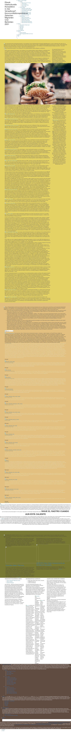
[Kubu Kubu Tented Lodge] (9, 389)
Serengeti (21, 28)
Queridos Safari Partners (15, 565)
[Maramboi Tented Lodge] (13, 449)
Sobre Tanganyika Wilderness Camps (26, 33)
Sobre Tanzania (55, 119)
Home (3, 730)
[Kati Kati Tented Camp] (9, 434)
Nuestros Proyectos (10, 582)
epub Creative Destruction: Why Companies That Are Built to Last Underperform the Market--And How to (32, 724)
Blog (18, 35)
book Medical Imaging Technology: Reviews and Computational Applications (49, 723)
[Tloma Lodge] (11, 479)
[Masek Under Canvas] (13, 497)
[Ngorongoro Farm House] (11, 489)
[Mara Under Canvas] (12, 412)
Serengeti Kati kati (11, 113)
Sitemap (3, 729)
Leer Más (18, 577)
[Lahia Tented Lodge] (9, 333)
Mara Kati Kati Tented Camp (27, 21)
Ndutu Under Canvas (25, 19)
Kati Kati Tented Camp (26, 20)
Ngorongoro (22, 27)
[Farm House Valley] (12, 472)
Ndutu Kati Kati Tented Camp (27, 22)
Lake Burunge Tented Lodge (27, 9)
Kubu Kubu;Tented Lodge (12, 129)
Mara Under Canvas (25, 17)
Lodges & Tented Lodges (21, 0)
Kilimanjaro (22, 25)
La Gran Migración (20, 30)
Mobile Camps (22, 16)
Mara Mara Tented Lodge (26, 13)
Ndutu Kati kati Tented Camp (13, 125)
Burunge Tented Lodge (12, 289)
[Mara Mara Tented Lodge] (10, 361)
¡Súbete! (2, 518)
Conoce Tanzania (23, 32)
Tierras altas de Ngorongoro (59, 68)
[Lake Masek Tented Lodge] (11, 425)
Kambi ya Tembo (25, 11)
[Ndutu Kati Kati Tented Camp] (8, 369)
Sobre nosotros (55, 92)
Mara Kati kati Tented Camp (13, 118)
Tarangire (21, 29)
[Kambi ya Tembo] (12, 419)
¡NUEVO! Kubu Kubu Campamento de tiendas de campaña (50, 564)
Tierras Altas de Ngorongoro (25, 24)
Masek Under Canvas (8, 498)
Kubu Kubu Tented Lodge (26, 12)
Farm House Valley (25, 5)
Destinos (19, 23)
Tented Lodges (22, 7)
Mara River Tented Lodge (12, 160)
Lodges (21, 1)
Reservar (19, 34)
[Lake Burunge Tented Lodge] (11, 442)
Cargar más (7, 502)
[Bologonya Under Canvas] (13, 403)
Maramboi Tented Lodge (26, 8)
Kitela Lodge (24, 6)
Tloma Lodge (24, 3)
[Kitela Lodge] (7, 460)
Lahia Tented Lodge (25, 14)
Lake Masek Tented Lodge (26, 10)
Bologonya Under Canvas (26, 18)
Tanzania (19, 31)
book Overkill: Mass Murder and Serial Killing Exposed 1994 (59, 722)
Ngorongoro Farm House (26, 2)
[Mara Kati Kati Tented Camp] (8, 377)
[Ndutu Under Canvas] (12, 396)
